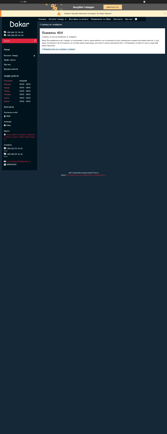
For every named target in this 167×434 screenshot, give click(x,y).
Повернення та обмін (101, 19)
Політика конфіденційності (96, 175)
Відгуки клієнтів (11, 69)
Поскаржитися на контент (75, 175)
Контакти (118, 19)
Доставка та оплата (78, 19)
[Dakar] (19, 24)
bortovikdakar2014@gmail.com (19, 161)
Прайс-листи (9, 60)
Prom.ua (96, 173)
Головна (42, 19)
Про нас (128, 19)
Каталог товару (56, 19)
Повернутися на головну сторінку (59, 49)
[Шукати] (35, 41)
